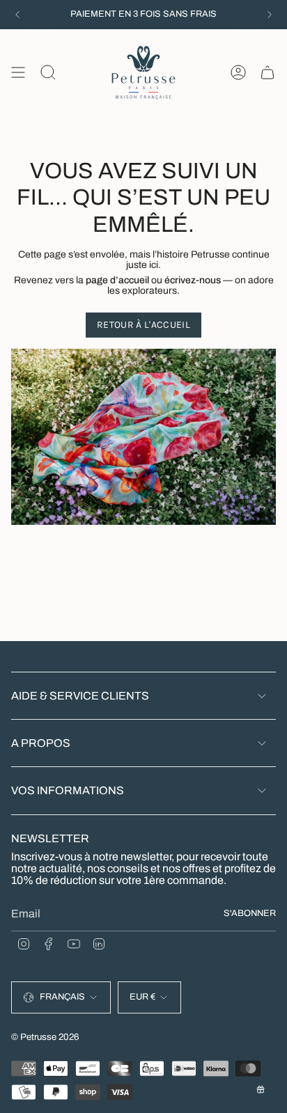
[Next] (269, 14)
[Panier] (267, 72)
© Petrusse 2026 (45, 1037)
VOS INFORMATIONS (67, 790)
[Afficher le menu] (18, 72)
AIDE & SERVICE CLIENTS (80, 696)
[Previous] (17, 14)
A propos (40, 743)
